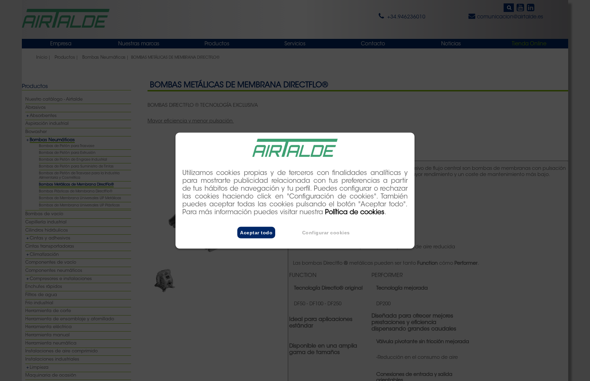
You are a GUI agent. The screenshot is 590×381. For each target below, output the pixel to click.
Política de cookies (354, 212)
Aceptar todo (256, 232)
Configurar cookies (326, 232)
